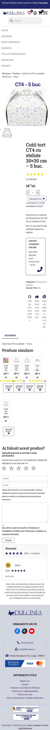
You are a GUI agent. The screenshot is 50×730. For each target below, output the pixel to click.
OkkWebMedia (25, 728)
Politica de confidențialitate (25, 691)
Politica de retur (25, 694)
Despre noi (25, 681)
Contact (25, 684)
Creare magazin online (37, 725)
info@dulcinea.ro (27, 649)
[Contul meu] (35, 13)
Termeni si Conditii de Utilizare (25, 687)
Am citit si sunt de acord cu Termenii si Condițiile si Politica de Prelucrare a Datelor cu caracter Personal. (24, 531)
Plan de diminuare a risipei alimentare (25, 697)
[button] (8, 387)
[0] (29, 13)
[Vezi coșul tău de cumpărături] (40, 13)
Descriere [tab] (10, 335)
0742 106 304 (27, 642)
